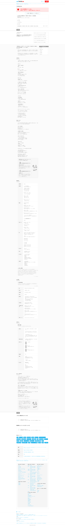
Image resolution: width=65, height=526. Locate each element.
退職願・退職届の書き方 (19, 515)
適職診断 (24, 515)
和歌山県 (35, 480)
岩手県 (32, 466)
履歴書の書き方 (18, 514)
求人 (18, 517)
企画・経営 (20, 466)
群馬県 (34, 469)
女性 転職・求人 (29, 519)
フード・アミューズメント (35, 3)
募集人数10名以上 (43, 456)
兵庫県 (31, 480)
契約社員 (19, 483)
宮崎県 (34, 488)
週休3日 (33, 437)
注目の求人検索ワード (24, 442)
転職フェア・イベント (36, 515)
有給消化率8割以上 (30, 495)
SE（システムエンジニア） (42, 437)
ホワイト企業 (21, 437)
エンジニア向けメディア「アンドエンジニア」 (43, 515)
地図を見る (26, 368)
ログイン (43, 1)
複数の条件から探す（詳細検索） (41, 485)
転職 (17, 517)
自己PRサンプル (26, 514)
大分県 (32, 488)
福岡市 (33, 490)
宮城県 (34, 466)
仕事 (26, 515)
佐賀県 (32, 487)
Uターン (35, 514)
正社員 (29, 442)
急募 (28, 494)
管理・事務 (20, 467)
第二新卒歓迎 (25, 456)
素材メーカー (39, 467)
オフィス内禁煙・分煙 (32, 456)
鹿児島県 (31, 489)
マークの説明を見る (36, 276)
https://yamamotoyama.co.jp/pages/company (29, 317)
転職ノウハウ (32, 515)
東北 (28, 466)
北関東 (28, 469)
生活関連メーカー (39, 469)
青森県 (31, 466)
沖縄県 (33, 489)
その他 (38, 481)
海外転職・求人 (33, 519)
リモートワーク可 (29, 497)
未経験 (43, 442)
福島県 (34, 467)
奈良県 (32, 480)
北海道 (28, 465)
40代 (17, 437)
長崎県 (34, 487)
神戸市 (36, 481)
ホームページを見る (27, 363)
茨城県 (31, 469)
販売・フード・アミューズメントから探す (22, 3)
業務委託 (19, 484)
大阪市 (32, 481)
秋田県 (31, 467)
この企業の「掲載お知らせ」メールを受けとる (32, 13)
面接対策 (29, 515)
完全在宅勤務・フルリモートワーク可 (31, 496)
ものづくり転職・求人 (24, 519)
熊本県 (31, 488)
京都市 (31, 481)
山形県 (32, 467)
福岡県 (31, 487)
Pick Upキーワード (22, 517)
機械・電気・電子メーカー (40, 466)
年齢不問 (25, 437)
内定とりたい (36, 437)
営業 (19, 465)
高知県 (31, 486)
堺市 (34, 481)
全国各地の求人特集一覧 (40, 486)
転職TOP (17, 3)
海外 (28, 491)
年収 (22, 515)
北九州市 (31, 490)
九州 (28, 487)
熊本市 (35, 490)
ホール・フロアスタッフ (40, 3)
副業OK (29, 498)
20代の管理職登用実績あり (38, 456)
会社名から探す (39, 484)
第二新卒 (40, 442)
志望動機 (30, 514)
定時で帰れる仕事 (19, 442)
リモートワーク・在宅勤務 (34, 442)
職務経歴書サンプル (22, 514)
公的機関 (38, 480)
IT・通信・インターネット (40, 465)
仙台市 (31, 468)
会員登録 (47, 1)
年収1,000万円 (28, 437)
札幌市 (31, 465)
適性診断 (32, 514)
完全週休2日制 (28, 456)
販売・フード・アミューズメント (29, 3)
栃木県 (32, 469)
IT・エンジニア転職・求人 (19, 519)
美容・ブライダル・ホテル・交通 (22, 469)
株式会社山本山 (43, 3)
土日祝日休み (46, 442)
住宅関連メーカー (39, 468)
